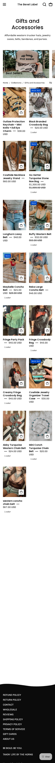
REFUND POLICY (12, 695)
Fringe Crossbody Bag (40, 341)
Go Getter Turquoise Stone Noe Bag (39, 178)
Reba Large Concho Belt (36, 288)
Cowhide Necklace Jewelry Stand (14, 176)
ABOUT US (8, 739)
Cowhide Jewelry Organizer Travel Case (39, 395)
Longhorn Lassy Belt (12, 235)
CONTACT (8, 704)
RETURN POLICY (12, 699)
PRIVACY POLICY (12, 724)
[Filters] (51, 82)
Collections (16, 83)
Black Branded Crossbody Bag (38, 123)
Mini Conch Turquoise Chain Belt (39, 448)
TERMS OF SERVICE (14, 729)
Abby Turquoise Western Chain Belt (14, 446)
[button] (44, 4)
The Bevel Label (27, 4)
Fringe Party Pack (13, 339)
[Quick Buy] (21, 166)
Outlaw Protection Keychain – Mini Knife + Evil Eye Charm (14, 126)
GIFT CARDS (10, 734)
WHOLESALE (10, 709)
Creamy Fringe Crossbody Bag (12, 393)
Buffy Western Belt (40, 234)
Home (5, 83)
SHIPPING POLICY (13, 719)
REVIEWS (8, 714)
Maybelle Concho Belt (13, 288)
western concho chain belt (12, 502)
